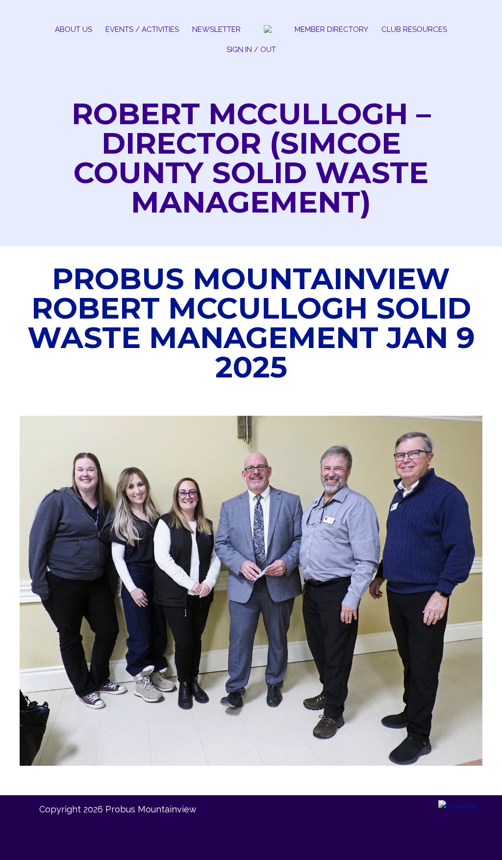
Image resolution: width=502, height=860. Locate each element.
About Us (73, 29)
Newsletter (216, 29)
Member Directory (331, 29)
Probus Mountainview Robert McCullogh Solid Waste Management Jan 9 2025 (251, 323)
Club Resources (414, 29)
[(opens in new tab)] (457, 808)
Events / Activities (142, 29)
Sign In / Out (251, 49)
